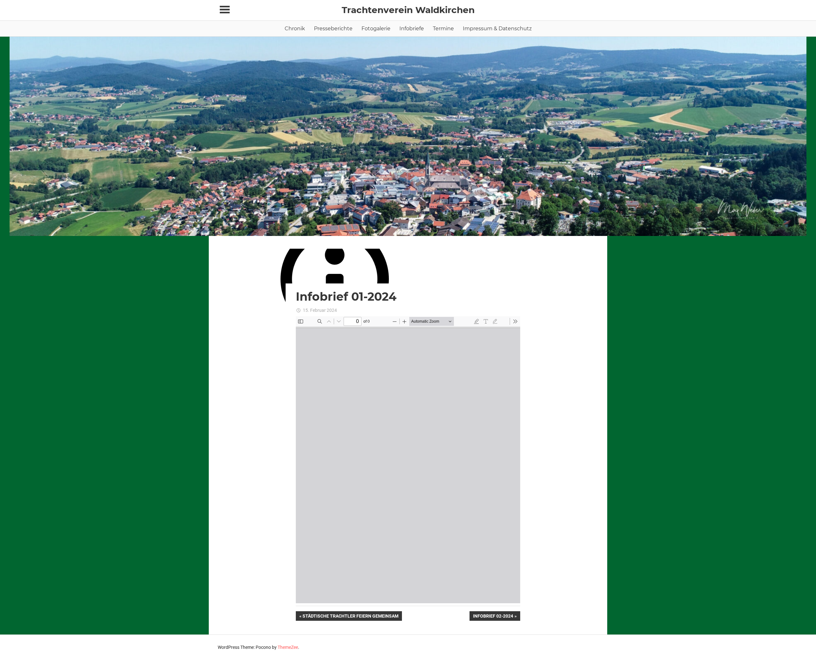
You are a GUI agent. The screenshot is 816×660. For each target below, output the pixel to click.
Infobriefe (411, 29)
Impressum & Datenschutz (497, 29)
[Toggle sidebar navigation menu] (224, 9)
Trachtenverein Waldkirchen (408, 9)
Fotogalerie (375, 29)
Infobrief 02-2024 (493, 617)
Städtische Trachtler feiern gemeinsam (350, 617)
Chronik (295, 29)
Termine (443, 29)
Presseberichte (333, 29)
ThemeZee (288, 647)
